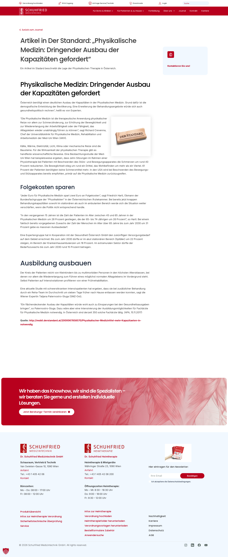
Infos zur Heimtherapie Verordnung (41, 516)
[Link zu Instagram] (186, 545)
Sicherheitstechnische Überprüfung (41, 521)
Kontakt (194, 10)
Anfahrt (24, 470)
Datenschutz (156, 530)
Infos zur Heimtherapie (98, 511)
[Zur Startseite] (33, 11)
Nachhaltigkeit (157, 516)
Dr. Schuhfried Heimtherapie (101, 456)
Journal (182, 10)
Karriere (205, 10)
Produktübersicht (30, 511)
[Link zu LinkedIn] (193, 545)
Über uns (167, 10)
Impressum (155, 525)
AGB (151, 535)
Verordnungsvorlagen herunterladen (106, 525)
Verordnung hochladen (98, 516)
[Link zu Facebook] (200, 545)
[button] (6, 551)
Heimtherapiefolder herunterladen (105, 521)
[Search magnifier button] (206, 3)
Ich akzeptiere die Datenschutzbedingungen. (171, 481)
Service (24, 526)
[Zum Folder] (178, 453)
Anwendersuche (94, 535)
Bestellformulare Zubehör (100, 530)
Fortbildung (154, 10)
